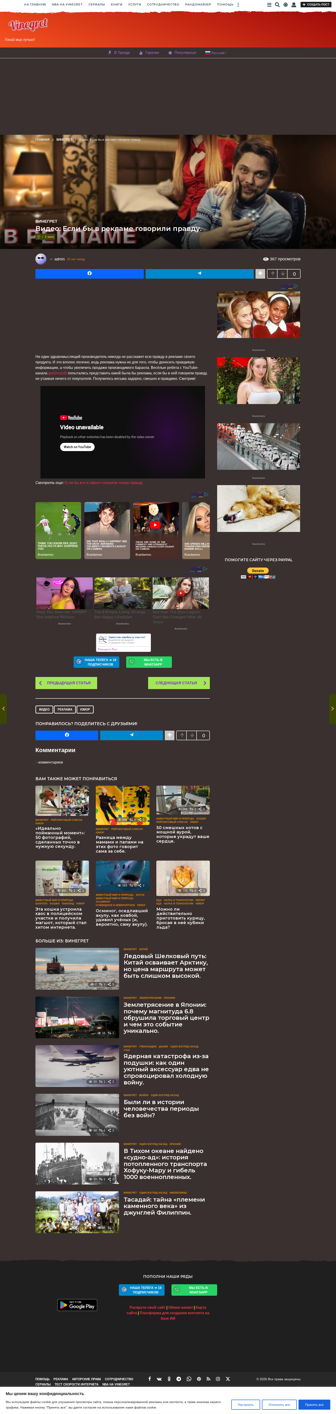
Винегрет (46, 221)
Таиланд (68, 903)
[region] (168, 1400)
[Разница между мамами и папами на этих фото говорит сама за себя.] (122, 805)
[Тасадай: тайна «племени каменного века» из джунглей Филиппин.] (77, 1212)
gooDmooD (57, 373)
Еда (159, 900)
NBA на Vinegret (67, 4)
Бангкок (41, 903)
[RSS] (208, 1379)
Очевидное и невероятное (115, 905)
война (144, 1095)
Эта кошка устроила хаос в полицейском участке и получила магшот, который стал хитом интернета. (61, 918)
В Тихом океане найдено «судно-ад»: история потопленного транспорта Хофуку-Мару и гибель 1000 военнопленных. (165, 1164)
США (127, 1050)
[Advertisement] (202, 30)
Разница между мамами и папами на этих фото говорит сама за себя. (119, 844)
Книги (117, 4)
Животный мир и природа (175, 818)
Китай (143, 949)
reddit (200, 900)
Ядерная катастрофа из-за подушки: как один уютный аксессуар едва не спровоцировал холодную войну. (166, 1069)
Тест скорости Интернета (77, 1384)
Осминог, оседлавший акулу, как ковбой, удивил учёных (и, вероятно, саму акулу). (122, 917)
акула (140, 894)
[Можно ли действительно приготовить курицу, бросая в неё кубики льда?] (183, 878)
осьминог (103, 901)
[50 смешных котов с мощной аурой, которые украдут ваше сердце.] (183, 800)
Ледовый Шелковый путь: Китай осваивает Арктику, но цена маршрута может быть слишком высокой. (166, 965)
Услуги (134, 4)
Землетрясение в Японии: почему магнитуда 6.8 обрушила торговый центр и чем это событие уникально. (166, 1017)
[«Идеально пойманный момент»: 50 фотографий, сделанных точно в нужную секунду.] (62, 801)
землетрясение (150, 997)
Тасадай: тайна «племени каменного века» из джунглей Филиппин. (164, 1206)
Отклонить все (279, 1404)
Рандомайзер (198, 4)
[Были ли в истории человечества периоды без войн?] (77, 1115)
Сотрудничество (163, 4)
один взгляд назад (184, 1046)
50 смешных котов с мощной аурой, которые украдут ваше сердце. (182, 834)
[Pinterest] (199, 1379)
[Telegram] (178, 1379)
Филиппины (178, 1192)
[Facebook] (149, 1379)
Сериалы (96, 4)
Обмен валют (180, 1307)
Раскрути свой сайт (147, 1307)
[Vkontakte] (159, 1379)
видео (44, 709)
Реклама (60, 1379)
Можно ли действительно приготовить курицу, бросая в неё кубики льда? (180, 918)
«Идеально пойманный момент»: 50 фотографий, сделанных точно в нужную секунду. (60, 837)
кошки (201, 818)
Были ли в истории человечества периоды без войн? (161, 1108)
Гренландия (148, 1046)
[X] (228, 1379)
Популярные (185, 53)
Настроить (245, 1404)
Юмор (85, 709)
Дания (163, 1046)
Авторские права (86, 1379)
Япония (169, 997)
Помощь (225, 4)
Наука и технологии (178, 900)
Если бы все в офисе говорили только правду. (104, 483)
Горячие (152, 53)
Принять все (314, 1404)
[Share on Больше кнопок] (260, 274)
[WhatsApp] (189, 1379)
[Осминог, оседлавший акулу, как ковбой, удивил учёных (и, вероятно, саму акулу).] (122, 876)
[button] (238, 4)
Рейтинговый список (67, 820)
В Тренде (122, 53)
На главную (35, 4)
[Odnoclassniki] (169, 1379)
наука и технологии (178, 903)
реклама (65, 709)
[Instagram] (218, 1379)
